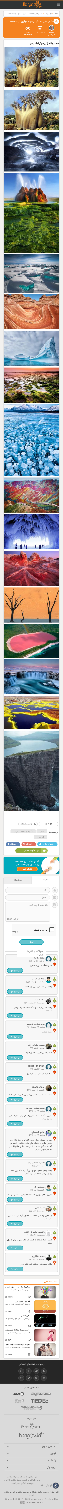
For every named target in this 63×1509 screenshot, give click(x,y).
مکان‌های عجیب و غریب (23, 831)
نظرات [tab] (45, 879)
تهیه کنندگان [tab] (17, 880)
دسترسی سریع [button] (49, 1446)
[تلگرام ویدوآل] (36, 1372)
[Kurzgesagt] (31, 1408)
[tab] (31, 1447)
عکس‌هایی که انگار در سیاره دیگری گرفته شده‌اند (25, 13)
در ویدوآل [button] (51, 1467)
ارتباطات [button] (52, 1460)
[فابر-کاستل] (31, 1426)
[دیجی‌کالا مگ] (41, 1394)
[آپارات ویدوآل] (21, 1378)
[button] (15, 970)
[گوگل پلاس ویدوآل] (36, 1378)
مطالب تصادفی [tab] (50, 1282)
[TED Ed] (39, 1401)
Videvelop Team (34, 1503)
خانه (56, 13)
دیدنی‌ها (49, 13)
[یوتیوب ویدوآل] (44, 1378)
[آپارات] (18, 1394)
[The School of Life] (19, 1401)
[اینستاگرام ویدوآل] (44, 1372)
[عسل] (31, 1436)
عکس (42, 831)
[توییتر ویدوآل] (28, 1378)
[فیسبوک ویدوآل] (28, 1372)
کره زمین (40, 837)
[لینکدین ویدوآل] (21, 1372)
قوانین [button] (53, 1453)
